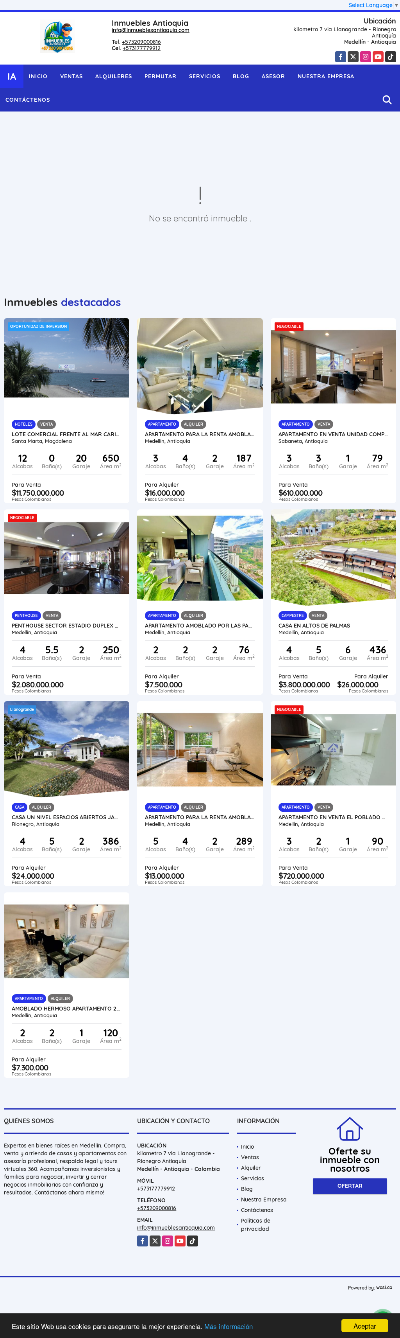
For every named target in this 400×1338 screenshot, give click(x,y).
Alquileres (113, 76)
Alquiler (251, 1167)
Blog (241, 76)
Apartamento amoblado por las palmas (200, 625)
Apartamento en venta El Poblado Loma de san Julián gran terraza (333, 817)
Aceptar (365, 1326)
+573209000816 (141, 41)
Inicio (38, 76)
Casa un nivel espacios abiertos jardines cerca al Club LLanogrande (66, 817)
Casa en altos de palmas (314, 625)
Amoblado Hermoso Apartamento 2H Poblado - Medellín (66, 1008)
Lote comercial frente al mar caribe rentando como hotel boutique (66, 434)
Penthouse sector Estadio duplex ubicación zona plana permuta (66, 625)
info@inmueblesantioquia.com (150, 30)
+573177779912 (142, 48)
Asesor (273, 76)
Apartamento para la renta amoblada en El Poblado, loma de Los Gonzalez (200, 434)
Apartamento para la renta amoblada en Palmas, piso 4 (200, 817)
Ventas (71, 76)
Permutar (161, 76)
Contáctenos (27, 99)
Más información (228, 1326)
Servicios (204, 76)
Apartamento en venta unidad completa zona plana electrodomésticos (333, 434)
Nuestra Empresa (326, 76)
